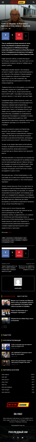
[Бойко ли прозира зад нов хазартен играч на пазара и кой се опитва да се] (6, 347)
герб (25, 237)
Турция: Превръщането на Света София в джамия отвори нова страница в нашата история (9, 268)
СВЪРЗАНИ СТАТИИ (9, 296)
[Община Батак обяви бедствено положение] (6, 320)
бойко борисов (18, 237)
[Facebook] (13, 437)
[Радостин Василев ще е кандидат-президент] (6, 312)
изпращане (18, 240)
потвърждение (5, 242)
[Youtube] (22, 437)
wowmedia (18, 288)
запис (12, 240)
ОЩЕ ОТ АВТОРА (22, 296)
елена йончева (5, 240)
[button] (3, 2)
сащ (12, 242)
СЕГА (9, 232)
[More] (25, 36)
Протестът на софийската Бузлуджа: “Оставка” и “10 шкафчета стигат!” (26, 267)
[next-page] (5, 327)
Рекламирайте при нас (18, 425)
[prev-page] (3, 327)
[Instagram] (18, 437)
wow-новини (4, 21)
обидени (25, 240)
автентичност (10, 237)
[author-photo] (18, 286)
